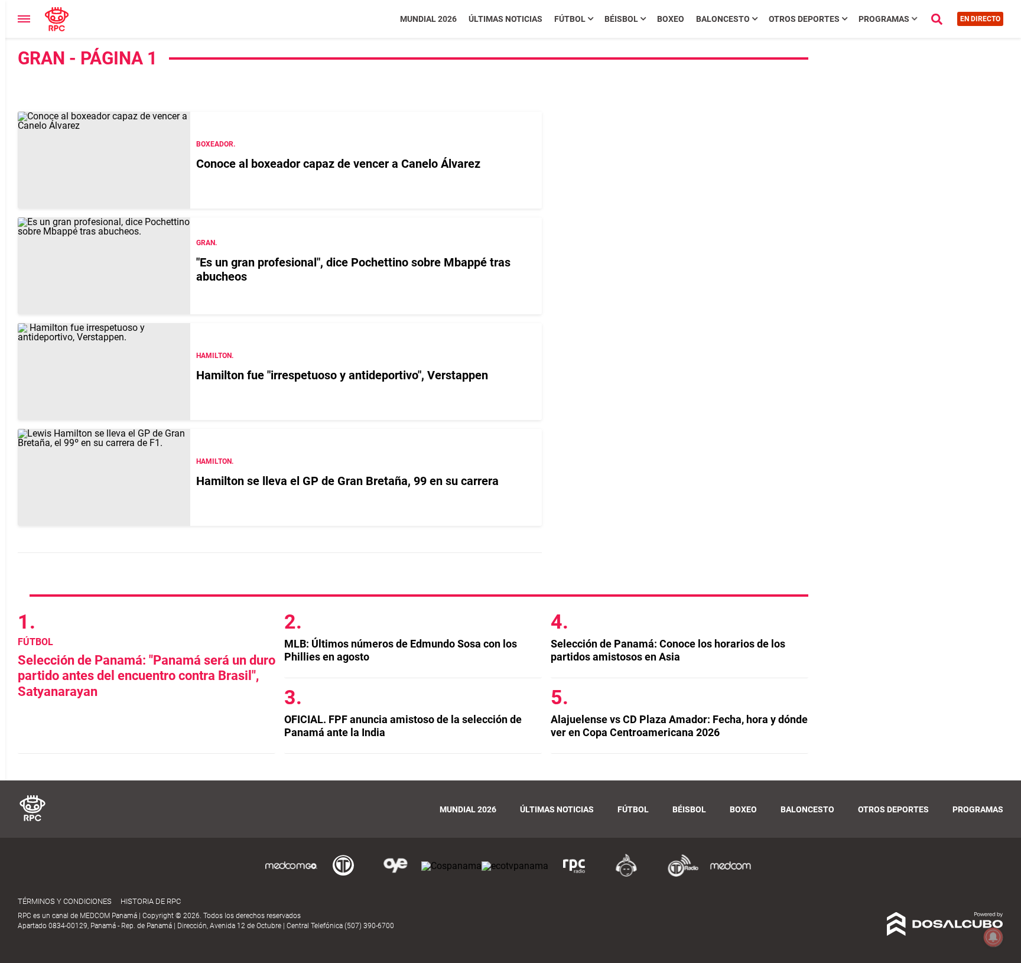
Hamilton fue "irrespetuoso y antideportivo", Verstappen (342, 375)
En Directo (980, 19)
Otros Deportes (804, 19)
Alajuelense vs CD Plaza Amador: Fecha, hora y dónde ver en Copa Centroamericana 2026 (679, 725)
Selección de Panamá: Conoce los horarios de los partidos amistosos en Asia (668, 650)
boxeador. (215, 144)
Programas (884, 19)
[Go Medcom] (291, 874)
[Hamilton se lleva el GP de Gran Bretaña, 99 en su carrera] (104, 477)
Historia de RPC (151, 901)
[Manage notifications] (993, 937)
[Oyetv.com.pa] (395, 874)
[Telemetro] (343, 874)
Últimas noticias (505, 19)
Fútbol (570, 19)
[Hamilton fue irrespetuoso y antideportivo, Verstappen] (104, 371)
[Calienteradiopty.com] (626, 874)
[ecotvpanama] (515, 865)
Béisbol (621, 19)
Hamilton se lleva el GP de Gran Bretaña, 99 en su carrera (347, 481)
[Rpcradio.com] (574, 874)
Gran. (206, 243)
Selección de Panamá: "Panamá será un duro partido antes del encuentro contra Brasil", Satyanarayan (146, 676)
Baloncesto (723, 19)
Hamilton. (214, 356)
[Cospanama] (451, 865)
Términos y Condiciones (65, 901)
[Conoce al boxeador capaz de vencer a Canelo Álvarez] (104, 160)
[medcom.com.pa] (730, 874)
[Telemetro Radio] (678, 874)
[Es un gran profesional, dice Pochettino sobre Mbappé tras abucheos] (104, 265)
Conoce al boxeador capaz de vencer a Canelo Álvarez (338, 164)
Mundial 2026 (428, 19)
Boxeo (670, 19)
